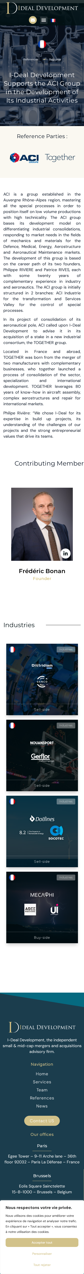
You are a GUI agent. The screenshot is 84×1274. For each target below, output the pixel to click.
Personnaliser (42, 1254)
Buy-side (55, 59)
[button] (43, 20)
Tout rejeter (42, 1265)
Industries (19, 625)
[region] (42, 1237)
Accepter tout (42, 1242)
